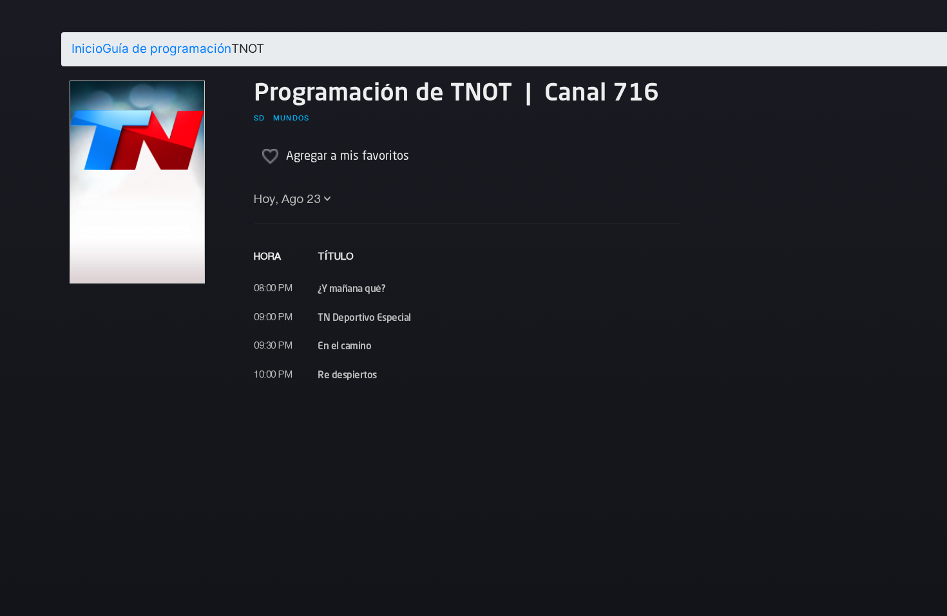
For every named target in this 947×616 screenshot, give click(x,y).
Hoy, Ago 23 (287, 200)
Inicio (87, 48)
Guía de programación (166, 48)
